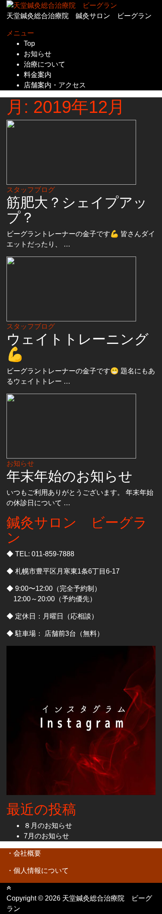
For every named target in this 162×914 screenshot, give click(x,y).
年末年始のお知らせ (69, 476)
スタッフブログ (30, 189)
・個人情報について (37, 870)
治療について (44, 64)
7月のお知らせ (46, 836)
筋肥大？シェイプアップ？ (76, 210)
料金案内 (37, 74)
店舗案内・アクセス (55, 85)
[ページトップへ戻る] (8, 888)
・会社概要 (23, 853)
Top (29, 43)
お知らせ (37, 54)
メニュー (20, 33)
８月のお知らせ (48, 825)
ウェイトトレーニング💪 (77, 346)
